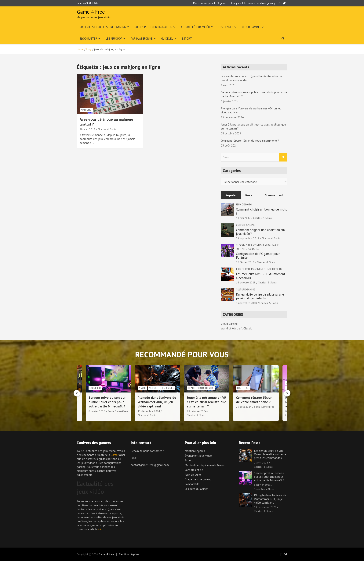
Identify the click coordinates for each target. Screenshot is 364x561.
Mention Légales (195, 451)
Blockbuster (88, 38)
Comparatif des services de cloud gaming (253, 3)
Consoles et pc (194, 470)
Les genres (226, 27)
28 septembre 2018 (247, 238)
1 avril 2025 (261, 462)
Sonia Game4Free (215, 406)
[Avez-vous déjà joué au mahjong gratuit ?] (110, 94)
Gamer (114, 455)
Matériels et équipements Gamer (205, 465)
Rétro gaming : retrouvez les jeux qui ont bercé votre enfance (255, 402)
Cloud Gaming (251, 27)
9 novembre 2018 (246, 303)
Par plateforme (142, 38)
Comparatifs (192, 484)
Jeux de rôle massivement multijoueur (259, 269)
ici (99, 529)
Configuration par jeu (266, 245)
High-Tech (194, 388)
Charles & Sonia (107, 129)
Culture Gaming (245, 225)
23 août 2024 (194, 406)
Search (283, 157)
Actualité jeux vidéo (195, 27)
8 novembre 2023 (246, 411)
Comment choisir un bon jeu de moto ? (261, 211)
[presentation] (77, 393)
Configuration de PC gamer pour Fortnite (258, 256)
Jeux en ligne (193, 474)
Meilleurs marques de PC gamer (210, 3)
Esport (187, 38)
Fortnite (241, 248)
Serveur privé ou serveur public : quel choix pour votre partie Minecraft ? (269, 476)
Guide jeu (167, 38)
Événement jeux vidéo (198, 455)
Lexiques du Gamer (196, 489)
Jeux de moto (244, 204)
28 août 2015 (87, 129)
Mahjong (86, 109)
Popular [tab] (231, 195)
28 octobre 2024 (147, 411)
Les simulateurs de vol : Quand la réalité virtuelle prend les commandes (270, 454)
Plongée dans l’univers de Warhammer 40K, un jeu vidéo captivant (107, 402)
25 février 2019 (245, 262)
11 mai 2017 (243, 218)
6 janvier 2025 (262, 484)
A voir (92, 388)
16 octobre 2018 (246, 282)
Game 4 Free (91, 11)
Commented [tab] (274, 195)
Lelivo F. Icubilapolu (247, 415)
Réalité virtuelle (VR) (151, 388)
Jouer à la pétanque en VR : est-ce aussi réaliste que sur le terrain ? (157, 402)
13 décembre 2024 (99, 411)
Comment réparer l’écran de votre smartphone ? (250, 140)
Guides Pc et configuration (153, 27)
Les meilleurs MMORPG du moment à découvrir (260, 276)
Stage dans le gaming (198, 479)
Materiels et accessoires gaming (103, 27)
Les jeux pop (114, 38)
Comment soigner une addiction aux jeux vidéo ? (260, 232)
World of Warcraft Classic (236, 328)
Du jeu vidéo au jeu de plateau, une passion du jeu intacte (260, 296)
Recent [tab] (250, 195)
